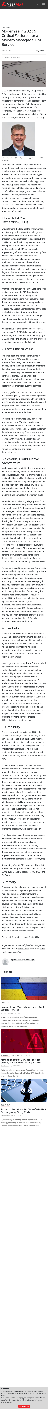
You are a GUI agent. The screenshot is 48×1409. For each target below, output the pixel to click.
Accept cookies (24, 1406)
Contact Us (34, 937)
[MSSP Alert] (13, 4)
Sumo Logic (5, 160)
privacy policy (31, 1400)
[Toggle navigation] (43, 4)
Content (6, 27)
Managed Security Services (15, 1055)
